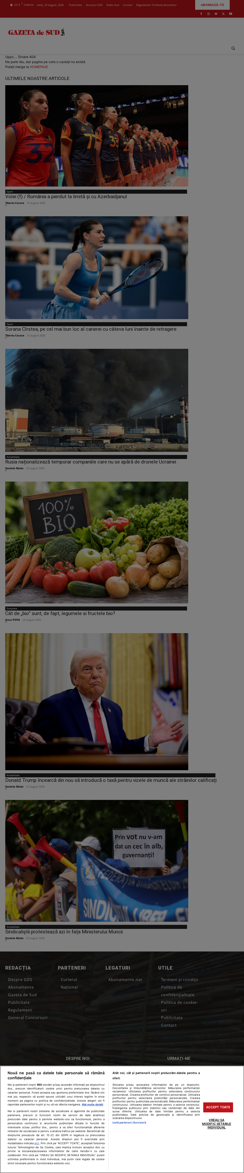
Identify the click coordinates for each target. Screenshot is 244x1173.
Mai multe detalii (92, 1104)
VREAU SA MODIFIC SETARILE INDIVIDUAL (216, 1123)
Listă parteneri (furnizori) (129, 1122)
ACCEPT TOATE (218, 1107)
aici (36, 1143)
